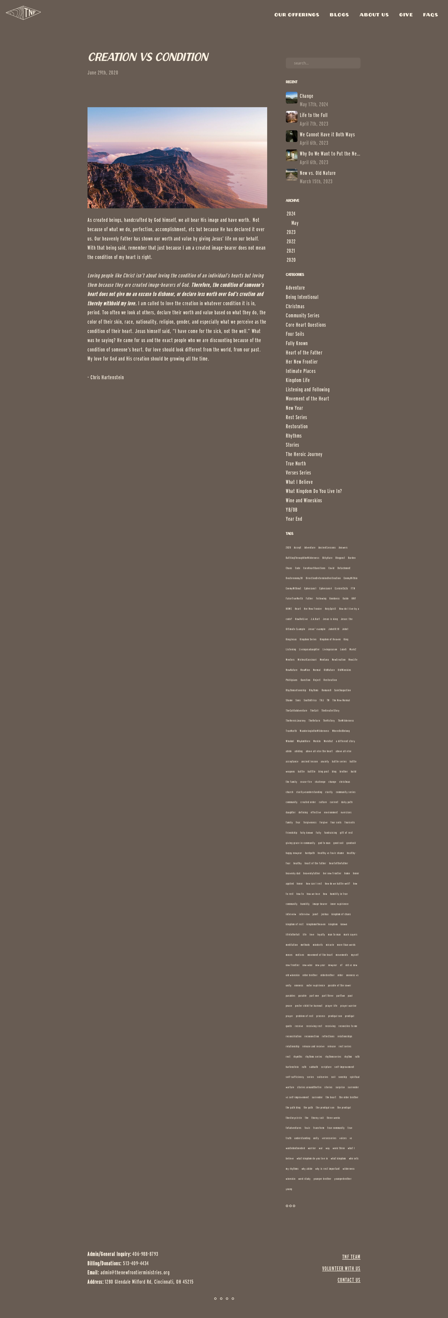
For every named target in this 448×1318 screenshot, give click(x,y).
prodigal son (335, 1015)
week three (339, 1148)
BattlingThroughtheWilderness (302, 557)
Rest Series (296, 417)
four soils (336, 822)
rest (288, 1056)
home (347, 873)
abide (289, 751)
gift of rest (346, 832)
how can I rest (314, 883)
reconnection (311, 1036)
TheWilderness (346, 720)
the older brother (349, 1097)
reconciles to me (348, 1025)
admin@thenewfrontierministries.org (135, 1272)
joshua (325, 914)
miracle (330, 944)
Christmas (295, 306)
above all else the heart (319, 751)
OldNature (329, 669)
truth (289, 1138)
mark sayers (350, 934)
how (325, 893)
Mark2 (353, 649)
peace (289, 1005)
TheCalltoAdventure (297, 710)
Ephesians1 (310, 588)
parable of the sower (339, 985)
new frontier (293, 965)
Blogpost (340, 557)
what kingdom (338, 1158)
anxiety (325, 761)
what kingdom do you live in (312, 1158)
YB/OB (292, 510)
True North (296, 463)
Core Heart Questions (306, 325)
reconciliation (294, 1036)
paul (350, 995)
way (328, 1148)
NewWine (305, 669)
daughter (291, 812)
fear (298, 822)
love (312, 934)
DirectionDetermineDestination (323, 578)
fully (318, 832)
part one (314, 995)
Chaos (289, 568)
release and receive (313, 1046)
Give (407, 15)
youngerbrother (343, 1178)
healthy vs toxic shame (331, 852)
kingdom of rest (295, 924)
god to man (324, 842)
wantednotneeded (295, 1148)
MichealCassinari (307, 659)
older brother (310, 975)
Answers (343, 547)
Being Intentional (302, 297)
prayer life (332, 1005)
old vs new (351, 965)
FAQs (430, 15)
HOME (289, 608)
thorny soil (318, 1117)
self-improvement (344, 1066)
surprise (340, 1087)
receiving (330, 1025)
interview (304, 914)
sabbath (313, 1066)
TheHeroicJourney (296, 720)
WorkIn (317, 741)
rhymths (298, 1056)
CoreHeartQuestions (314, 568)
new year (320, 965)
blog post (323, 771)
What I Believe (299, 482)
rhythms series (313, 1056)
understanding (302, 1138)
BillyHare (327, 557)
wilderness (349, 1168)
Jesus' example (317, 629)
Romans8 (327, 690)
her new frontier (332, 873)
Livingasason (330, 649)
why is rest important (327, 1168)
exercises (346, 812)
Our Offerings (298, 15)
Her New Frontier (302, 361)
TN (328, 700)
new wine (307, 965)
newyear (332, 965)
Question (306, 679)
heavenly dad (293, 873)
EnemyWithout (293, 588)
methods (305, 944)
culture (323, 802)
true (350, 1127)
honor (300, 883)
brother (344, 771)
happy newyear (294, 852)
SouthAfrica (310, 700)
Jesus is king (330, 618)
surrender (317, 1097)
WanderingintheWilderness (314, 730)
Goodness (334, 598)
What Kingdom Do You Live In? (314, 491)
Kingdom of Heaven (330, 639)
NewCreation (339, 659)
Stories (292, 445)
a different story (345, 741)
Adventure (295, 287)
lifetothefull (293, 934)
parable (302, 995)
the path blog (293, 1107)
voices (343, 1138)
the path (308, 1107)
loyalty (321, 934)
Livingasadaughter (309, 649)
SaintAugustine (342, 690)
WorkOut (328, 741)
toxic (308, 1127)
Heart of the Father (304, 352)
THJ (322, 700)
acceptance (292, 761)
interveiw (291, 914)
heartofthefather (338, 863)
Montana (324, 659)
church (289, 792)
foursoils (350, 822)
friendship (291, 832)
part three (327, 995)
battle (301, 771)
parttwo (340, 995)
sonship (343, 1076)
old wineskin (293, 975)
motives (300, 954)
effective (316, 812)
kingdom (333, 924)
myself (355, 954)
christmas (344, 781)
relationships (345, 1036)
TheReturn (314, 720)
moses (289, 954)
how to (300, 893)
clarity (329, 792)
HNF (354, 598)
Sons (298, 700)
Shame (289, 700)
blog (334, 771)
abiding (299, 751)
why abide (307, 1168)
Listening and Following (308, 389)
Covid (332, 568)
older (340, 975)
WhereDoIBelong (341, 730)
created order (308, 802)
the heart (331, 1097)
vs (351, 1138)
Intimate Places (301, 371)
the (307, 1117)
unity (316, 1138)
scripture (326, 1066)
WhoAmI (290, 741)
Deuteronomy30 (294, 578)
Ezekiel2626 (341, 588)
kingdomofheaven (316, 924)
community (292, 802)
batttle (312, 771)
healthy (298, 863)
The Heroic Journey (304, 454)
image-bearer (320, 903)
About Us (376, 15)
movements (342, 954)
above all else (344, 751)
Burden (352, 557)
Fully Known (297, 343)
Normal (317, 669)
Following (321, 598)
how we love (313, 893)
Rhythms (294, 435)
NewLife (353, 659)
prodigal (349, 1015)
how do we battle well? (337, 883)
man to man (334, 934)
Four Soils (295, 334)
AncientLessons (327, 547)
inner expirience (339, 903)
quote (289, 1025)
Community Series (303, 315)
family (289, 822)
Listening (291, 649)
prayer (289, 1015)
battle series (339, 761)
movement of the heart (320, 954)
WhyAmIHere (303, 741)
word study (304, 1178)
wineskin (290, 1178)
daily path (347, 802)
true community (336, 1127)
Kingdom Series (308, 639)
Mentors (290, 659)
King (346, 639)
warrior (312, 1148)
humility (305, 903)
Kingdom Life (298, 380)
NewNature (292, 669)
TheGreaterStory (331, 710)
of (341, 965)
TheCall (314, 710)
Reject (317, 679)
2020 (288, 547)
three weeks (333, 1117)
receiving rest (314, 1025)
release (332, 1046)
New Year (294, 408)
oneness (299, 985)
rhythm (348, 1056)
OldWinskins (344, 669)
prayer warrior (348, 1005)
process (320, 1015)
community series (346, 792)
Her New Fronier (313, 608)
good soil (338, 842)
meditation (292, 944)
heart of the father (315, 863)
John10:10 (334, 629)
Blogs (340, 15)
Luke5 (343, 649)
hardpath (310, 852)
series (310, 1076)
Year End (294, 519)
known (344, 924)
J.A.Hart (315, 618)
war (321, 1148)
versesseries (329, 1138)
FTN (353, 588)
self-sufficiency (295, 1076)
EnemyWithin (351, 578)
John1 (345, 629)
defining (303, 812)
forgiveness (310, 822)
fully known (306, 832)
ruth (304, 1066)
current (334, 802)
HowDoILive (301, 618)
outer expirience (316, 985)
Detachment (344, 568)
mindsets (318, 944)
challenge (320, 781)
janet (315, 914)
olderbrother (328, 975)
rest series (345, 1046)
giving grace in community (300, 842)
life (305, 934)
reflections (328, 1036)
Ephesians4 (325, 588)
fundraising (330, 832)
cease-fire (306, 781)
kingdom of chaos (341, 914)
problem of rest (305, 1015)
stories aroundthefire (309, 1087)
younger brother (323, 1178)
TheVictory (329, 720)
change (332, 781)
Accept (297, 547)
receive (299, 1025)
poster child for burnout (308, 1005)
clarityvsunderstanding (309, 792)
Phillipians (292, 679)
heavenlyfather (311, 873)
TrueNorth (291, 730)
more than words (346, 944)
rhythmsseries (333, 1056)
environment (331, 812)
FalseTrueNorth (294, 598)
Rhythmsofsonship (296, 690)
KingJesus (291, 639)
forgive (324, 822)
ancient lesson (309, 761)
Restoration (297, 426)
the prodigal (344, 1107)
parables (290, 995)
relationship (292, 1046)
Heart (298, 608)
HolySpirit (330, 608)
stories (329, 1087)
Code (297, 568)
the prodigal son (325, 1107)
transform (319, 1127)
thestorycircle (294, 1117)
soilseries (322, 1076)
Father (309, 598)
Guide (346, 598)
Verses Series (298, 472)
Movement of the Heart (307, 398)
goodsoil (351, 842)
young (289, 1188)
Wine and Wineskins (304, 500)
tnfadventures (294, 1127)
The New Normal (341, 700)
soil (333, 1076)
